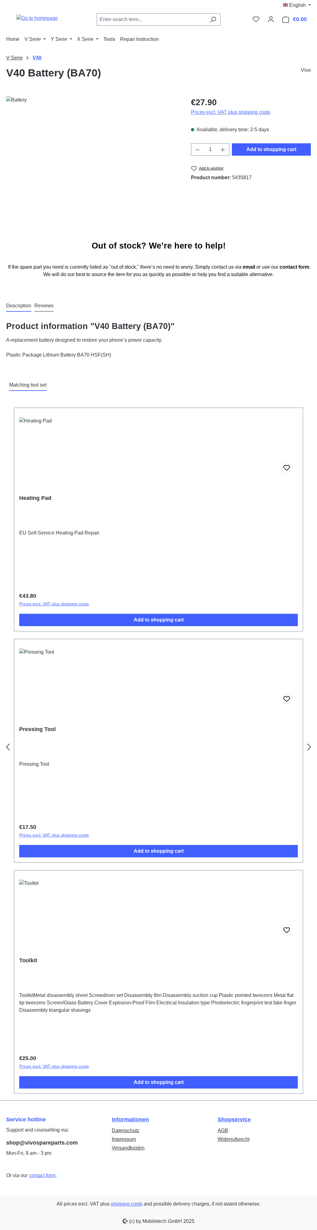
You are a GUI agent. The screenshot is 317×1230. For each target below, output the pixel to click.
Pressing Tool (37, 729)
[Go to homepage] (37, 18)
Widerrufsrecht (234, 1139)
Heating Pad (35, 498)
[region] (92, 162)
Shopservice (234, 1119)
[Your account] (270, 19)
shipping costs (126, 1203)
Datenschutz (125, 1130)
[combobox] (151, 19)
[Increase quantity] (222, 149)
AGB (223, 1130)
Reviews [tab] (44, 305)
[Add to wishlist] (286, 468)
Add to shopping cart (271, 149)
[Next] (309, 747)
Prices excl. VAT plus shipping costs (230, 112)
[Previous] (7, 747)
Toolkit (28, 960)
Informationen (130, 1119)
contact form (42, 1175)
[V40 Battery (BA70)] (92, 162)
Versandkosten (128, 1147)
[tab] (18, 306)
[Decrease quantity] (197, 149)
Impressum (124, 1139)
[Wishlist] (256, 19)
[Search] (213, 19)
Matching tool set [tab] (27, 385)
